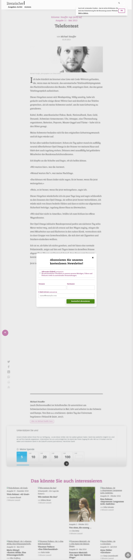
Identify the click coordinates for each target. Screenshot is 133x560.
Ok (122, 10)
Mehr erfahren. (83, 13)
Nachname (71, 284)
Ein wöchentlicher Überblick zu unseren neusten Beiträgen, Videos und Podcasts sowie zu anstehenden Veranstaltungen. (67, 273)
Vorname (41, 284)
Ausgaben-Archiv (15, 7)
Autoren (27, 7)
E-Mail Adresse (47, 292)
